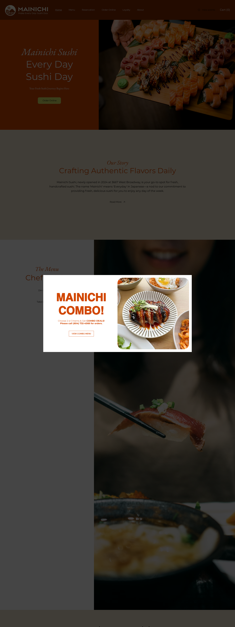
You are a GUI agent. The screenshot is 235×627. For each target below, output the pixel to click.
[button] (181, 281)
